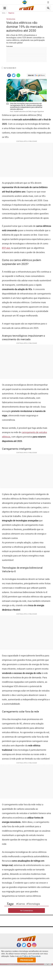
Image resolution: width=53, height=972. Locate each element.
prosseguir (26, 959)
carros (21, 903)
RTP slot (6, 247)
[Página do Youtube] (29, 946)
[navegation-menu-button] (4, 8)
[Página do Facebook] (19, 946)
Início (3, 13)
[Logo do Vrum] (26, 8)
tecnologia (34, 903)
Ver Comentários (26, 910)
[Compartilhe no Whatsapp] (18, 75)
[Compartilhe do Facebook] (9, 75)
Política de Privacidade (31, 956)
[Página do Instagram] (34, 946)
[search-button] (48, 8)
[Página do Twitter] (24, 946)
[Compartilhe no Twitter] (14, 75)
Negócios (11, 13)
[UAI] (25, 2)
